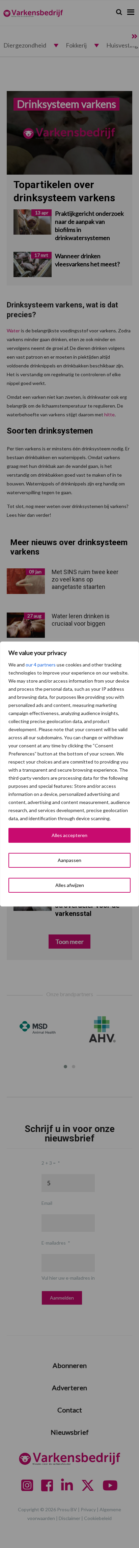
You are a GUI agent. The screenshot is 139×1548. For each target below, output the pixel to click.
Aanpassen (69, 860)
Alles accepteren (69, 835)
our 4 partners (41, 664)
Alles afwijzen (69, 885)
